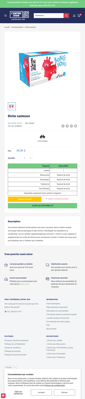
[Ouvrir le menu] (5, 15)
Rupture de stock (24, 199)
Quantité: (11, 158)
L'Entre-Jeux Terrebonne (55, 357)
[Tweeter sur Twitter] (71, 126)
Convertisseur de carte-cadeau (58, 322)
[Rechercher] (66, 15)
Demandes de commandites (57, 311)
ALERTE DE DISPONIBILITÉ (42, 206)
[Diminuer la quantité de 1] (18, 158)
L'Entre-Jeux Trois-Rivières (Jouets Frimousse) (59, 349)
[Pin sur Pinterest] (67, 126)
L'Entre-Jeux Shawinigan (56, 354)
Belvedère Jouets (15, 123)
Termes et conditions (12, 348)
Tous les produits (17, 27)
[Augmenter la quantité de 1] (30, 158)
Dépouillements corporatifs (57, 307)
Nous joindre (51, 329)
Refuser (65, 392)
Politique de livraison (12, 351)
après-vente (24, 284)
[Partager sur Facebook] (63, 126)
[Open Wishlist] (3, 395)
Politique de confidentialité (54, 385)
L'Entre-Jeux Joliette (54, 340)
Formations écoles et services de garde (61, 314)
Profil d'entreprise (53, 304)
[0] (78, 15)
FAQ (48, 325)
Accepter (41, 392)
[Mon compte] (74, 15)
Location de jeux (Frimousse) (57, 318)
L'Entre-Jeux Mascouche (55, 344)
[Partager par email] (75, 126)
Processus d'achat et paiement (16, 340)
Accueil (6, 27)
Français (9, 367)
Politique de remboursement (15, 355)
